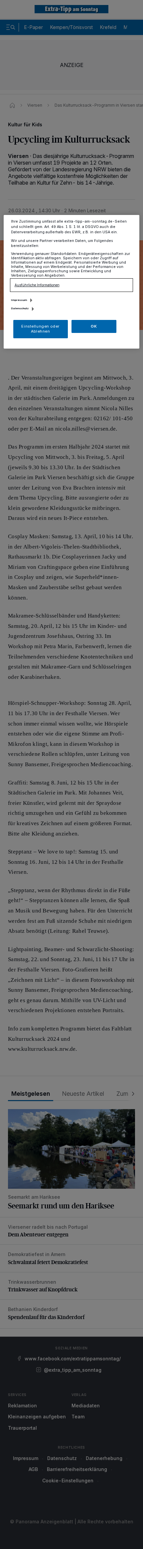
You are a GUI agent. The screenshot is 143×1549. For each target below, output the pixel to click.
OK (94, 326)
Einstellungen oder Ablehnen (40, 329)
